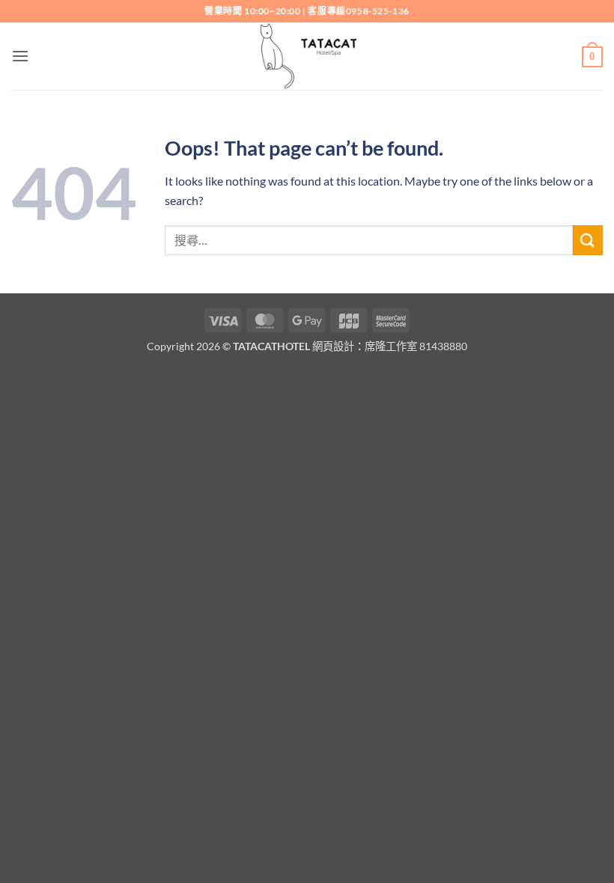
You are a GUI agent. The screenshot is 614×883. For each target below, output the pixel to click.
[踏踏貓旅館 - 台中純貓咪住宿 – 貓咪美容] (307, 56)
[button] (20, 55)
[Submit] (588, 239)
